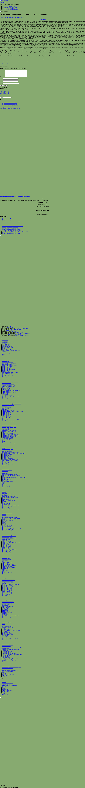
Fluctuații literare (5, 219)
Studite (3, 637)
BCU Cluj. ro (4, 355)
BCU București (5, 354)
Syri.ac (3, 639)
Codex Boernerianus (6, 397)
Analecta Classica (5, 345)
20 (8, 92)
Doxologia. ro (4, 466)
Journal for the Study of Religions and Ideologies (11, 505)
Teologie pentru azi (3, 2)
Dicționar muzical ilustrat (6, 457)
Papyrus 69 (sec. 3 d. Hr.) (7, 592)
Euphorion (4, 476)
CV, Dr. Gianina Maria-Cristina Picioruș (9, 7)
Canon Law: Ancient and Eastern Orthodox (10, 382)
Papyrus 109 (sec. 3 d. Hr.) (7, 587)
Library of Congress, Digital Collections (9, 517)
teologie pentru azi (34, 61)
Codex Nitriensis (5, 409)
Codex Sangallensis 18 (6, 412)
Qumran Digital (5, 608)
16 (3, 92)
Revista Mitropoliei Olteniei (7, 612)
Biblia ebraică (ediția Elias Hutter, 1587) (9, 358)
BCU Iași (4, 356)
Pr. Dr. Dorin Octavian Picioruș (12, 17)
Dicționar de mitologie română (7, 450)
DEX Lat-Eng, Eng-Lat (6, 445)
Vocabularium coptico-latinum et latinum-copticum (11, 667)
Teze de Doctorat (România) (7, 645)
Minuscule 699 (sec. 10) (6, 555)
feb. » (4, 96)
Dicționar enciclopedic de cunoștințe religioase (10, 452)
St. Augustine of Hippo (6, 632)
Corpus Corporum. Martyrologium (8, 433)
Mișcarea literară (5, 560)
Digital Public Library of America (8, 462)
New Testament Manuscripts (7, 572)
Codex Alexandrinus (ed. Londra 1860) (9, 392)
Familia (3, 478)
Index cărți (4, 492)
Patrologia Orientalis (6, 597)
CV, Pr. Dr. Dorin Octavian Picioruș (8, 6)
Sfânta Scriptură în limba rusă (7, 629)
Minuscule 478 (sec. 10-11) (7, 547)
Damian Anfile (5, 440)
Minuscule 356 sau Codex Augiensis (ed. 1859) (11, 542)
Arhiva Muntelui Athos (6, 349)
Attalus (3, 352)
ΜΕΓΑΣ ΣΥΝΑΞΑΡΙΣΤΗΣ (7, 671)
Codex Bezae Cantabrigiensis (7, 395)
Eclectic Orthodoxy (5, 469)
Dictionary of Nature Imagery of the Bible (10, 459)
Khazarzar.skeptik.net (6, 507)
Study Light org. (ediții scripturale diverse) (10, 638)
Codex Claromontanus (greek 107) (8, 399)
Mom (3, 561)
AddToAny (4, 343)
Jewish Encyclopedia (6, 503)
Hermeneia (4, 487)
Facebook (4, 686)
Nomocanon (4, 574)
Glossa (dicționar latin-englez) (7, 485)
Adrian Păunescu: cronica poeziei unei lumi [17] (11, 221)
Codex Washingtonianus (6, 426)
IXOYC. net (4, 502)
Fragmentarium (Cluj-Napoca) (7, 481)
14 (0, 92)
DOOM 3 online (5, 465)
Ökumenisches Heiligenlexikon (8, 579)
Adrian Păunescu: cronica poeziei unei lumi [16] (11, 223)
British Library (5, 376)
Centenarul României (6, 388)
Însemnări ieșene (5, 495)
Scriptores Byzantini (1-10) (7, 626)
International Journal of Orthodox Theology (10, 497)
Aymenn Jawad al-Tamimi (7, 353)
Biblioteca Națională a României (8, 373)
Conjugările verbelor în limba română (9, 431)
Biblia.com (4, 360)
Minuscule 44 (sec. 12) (6, 544)
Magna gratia (4, 524)
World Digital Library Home (7, 668)
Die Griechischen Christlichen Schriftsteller (10, 460)
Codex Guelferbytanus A (6, 407)
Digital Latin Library (6, 461)
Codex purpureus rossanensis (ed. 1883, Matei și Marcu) (12, 411)
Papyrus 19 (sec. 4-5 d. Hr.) (7, 590)
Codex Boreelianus (5, 398)
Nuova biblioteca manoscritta (7, 576)
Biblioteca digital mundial (7, 364)
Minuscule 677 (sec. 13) (6, 552)
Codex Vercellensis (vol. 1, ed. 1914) (9, 423)
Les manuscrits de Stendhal (7, 511)
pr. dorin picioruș (13, 61)
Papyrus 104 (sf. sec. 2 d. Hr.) (7, 586)
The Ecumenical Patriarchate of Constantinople (10, 649)
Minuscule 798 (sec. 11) (6, 557)
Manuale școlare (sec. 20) (7, 525)
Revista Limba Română (6, 611)
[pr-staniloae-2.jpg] (42, 19)
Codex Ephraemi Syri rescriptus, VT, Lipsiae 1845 (11, 404)
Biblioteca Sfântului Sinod (7, 374)
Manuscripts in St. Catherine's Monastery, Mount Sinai (12, 528)
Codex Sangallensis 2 (6, 413)
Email (1, 81)
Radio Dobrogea (5, 609)
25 (5, 93)
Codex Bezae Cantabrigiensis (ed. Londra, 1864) (11, 396)
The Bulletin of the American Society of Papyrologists (12, 647)
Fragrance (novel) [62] (6, 232)
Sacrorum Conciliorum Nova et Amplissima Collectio (12, 619)
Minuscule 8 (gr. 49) (6, 558)
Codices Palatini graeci (6, 428)
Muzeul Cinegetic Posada (7, 566)
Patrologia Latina (5, 596)
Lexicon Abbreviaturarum (7, 513)
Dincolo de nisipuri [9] (6, 218)
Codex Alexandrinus (6, 391)
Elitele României (5, 471)
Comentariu (2, 76)
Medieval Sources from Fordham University (10, 530)
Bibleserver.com (5, 357)
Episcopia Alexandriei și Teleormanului (9, 685)
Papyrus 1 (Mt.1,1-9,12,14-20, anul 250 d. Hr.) (10, 584)
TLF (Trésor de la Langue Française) (9, 660)
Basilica (3, 681)
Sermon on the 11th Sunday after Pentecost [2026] (11, 230)
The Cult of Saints (5, 648)
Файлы (3, 676)
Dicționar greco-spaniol (6, 455)
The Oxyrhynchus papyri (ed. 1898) (8, 653)
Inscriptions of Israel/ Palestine (7, 494)
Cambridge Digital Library (7, 379)
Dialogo (3, 448)
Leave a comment (21, 17)
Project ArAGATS (5, 605)
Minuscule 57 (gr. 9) (6, 551)
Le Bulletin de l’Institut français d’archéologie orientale (12, 509)
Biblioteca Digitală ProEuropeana (8, 369)
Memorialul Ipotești (5, 533)
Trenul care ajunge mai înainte (7, 220)
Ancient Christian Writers (7, 346)
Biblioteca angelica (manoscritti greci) (9, 363)
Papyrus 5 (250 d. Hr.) (6, 591)
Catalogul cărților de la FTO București (9, 385)
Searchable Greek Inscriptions (7, 627)
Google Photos (5, 688)
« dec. (1, 96)
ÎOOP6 (3, 498)
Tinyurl (3, 692)
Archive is (4, 348)
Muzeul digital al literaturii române (8, 567)
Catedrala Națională (6, 684)
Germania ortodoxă (5, 484)
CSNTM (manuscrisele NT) (7, 438)
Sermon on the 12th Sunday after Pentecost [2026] (11, 222)
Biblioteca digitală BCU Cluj (7, 683)
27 (8, 93)
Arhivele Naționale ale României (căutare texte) (11, 350)
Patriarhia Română (5, 691)
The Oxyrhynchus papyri (7, 652)
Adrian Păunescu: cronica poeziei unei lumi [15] (11, 225)
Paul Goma (4, 598)
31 (4, 95)
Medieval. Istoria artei (6, 531)
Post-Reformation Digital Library (8, 602)
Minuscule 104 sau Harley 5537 (8, 535)
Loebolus (4, 521)
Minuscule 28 (4, 540)
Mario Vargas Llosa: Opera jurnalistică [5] (10, 227)
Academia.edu (5, 340)
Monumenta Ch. (5, 563)
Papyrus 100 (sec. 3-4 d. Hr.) (7, 585)
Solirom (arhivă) (5, 631)
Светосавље (4, 675)
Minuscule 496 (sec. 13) (6, 548)
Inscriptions (4, 493)
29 (1, 95)
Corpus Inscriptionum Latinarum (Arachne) (10, 434)
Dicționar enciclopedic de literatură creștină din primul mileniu (13, 453)
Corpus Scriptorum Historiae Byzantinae (9, 436)
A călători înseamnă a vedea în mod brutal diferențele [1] (12, 226)
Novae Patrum (5, 575)
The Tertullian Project (6, 657)
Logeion (3, 522)
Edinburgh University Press (7, 470)
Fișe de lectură (5, 63)
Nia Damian (4, 573)
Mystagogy (4, 569)
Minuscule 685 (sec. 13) (6, 553)
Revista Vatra (4, 613)
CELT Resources (5, 387)
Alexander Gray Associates (7, 344)
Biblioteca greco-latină (6, 370)
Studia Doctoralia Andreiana (7, 636)
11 (5, 91)
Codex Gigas (4, 406)
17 (4, 92)
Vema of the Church (6, 666)
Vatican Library (5, 694)
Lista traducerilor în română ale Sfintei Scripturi (11, 518)
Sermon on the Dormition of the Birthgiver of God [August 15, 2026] (15, 231)
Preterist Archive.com (6, 604)
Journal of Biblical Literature (7, 506)
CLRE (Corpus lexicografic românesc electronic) (11, 390)
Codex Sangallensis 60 (6, 416)
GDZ (3, 483)
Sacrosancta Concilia (6, 620)
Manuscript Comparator (6, 526)
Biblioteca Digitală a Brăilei (7, 366)
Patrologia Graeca (5, 595)
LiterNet (3, 519)
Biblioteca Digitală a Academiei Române (9, 365)
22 (1, 93)
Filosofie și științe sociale (6, 479)
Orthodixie (4, 583)
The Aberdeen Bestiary (6, 646)
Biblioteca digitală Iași (6, 368)
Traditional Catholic (6, 662)
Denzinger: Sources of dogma (7, 442)
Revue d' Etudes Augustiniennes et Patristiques (10, 615)
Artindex (4, 351)
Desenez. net (4, 444)
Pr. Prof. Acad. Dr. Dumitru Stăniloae (24, 61)
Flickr (3, 687)
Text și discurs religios (6, 641)
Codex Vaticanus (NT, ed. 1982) (8, 421)
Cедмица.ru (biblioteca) (6, 439)
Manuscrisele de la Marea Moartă (8, 529)
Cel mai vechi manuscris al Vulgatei (8, 386)
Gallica (3, 482)
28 (0, 95)
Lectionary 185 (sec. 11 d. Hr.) (7, 510)
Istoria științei (4, 501)
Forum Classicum (5, 480)
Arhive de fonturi (9, 330)
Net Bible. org (5, 570)
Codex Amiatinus (5, 393)
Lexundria (4, 515)
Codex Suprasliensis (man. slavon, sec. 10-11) (10, 419)
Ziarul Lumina (5, 695)
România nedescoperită (6, 617)
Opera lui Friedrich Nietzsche (7, 582)
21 (0, 93)
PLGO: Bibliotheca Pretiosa (7, 601)
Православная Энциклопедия (8, 674)
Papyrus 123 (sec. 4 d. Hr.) (7, 589)
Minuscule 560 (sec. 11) (6, 550)
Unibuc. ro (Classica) (6, 663)
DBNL (3, 441)
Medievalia (4, 532)
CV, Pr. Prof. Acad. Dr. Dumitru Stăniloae (10, 9)
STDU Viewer (5, 635)
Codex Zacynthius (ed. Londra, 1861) (9, 427)
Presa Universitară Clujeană (7, 603)
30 (3, 95)
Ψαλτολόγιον (4, 673)
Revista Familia (5, 610)
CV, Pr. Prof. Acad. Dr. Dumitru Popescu (9, 8)
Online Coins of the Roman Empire (8, 580)
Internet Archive (5, 689)
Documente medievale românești (8, 464)
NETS (3, 571)
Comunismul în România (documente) (9, 430)
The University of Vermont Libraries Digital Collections (12, 658)
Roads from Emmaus (6, 616)
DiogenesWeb (4, 463)
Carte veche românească (6, 383)
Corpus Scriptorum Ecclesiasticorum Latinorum (11, 435)
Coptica (3, 432)
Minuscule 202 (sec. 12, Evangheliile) (9, 538)
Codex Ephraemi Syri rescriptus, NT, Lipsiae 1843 (11, 402)
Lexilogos (4, 514)
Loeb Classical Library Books (7, 520)
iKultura (3, 491)
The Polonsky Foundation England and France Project (12, 654)
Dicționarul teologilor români (7, 458)
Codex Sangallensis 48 (6, 414)
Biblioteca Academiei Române (7, 362)
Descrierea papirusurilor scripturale (8, 443)
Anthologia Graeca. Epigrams (7, 347)
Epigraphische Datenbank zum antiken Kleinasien (11, 475)
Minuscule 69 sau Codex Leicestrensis (9, 554)
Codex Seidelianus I (6, 417)
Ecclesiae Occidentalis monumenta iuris (9, 467)
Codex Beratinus (5, 394)
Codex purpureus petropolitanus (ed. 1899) (10, 410)
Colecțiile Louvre (5, 429)
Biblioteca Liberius (5, 371)
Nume (1, 78)
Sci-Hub (3, 623)
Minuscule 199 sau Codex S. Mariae (9, 536)
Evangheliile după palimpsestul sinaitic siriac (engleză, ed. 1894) (14, 477)
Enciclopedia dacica (6, 472)
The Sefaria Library (5, 656)
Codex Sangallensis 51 (6, 415)
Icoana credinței (5, 488)
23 (3, 93)
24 (4, 93)
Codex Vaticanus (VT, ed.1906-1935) (9, 422)
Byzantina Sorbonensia (6, 377)
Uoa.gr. (3, 664)
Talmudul (4, 640)
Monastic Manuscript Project (7, 562)
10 (4, 91)
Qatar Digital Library (6, 607)
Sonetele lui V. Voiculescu (19, 332)
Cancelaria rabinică (5, 380)
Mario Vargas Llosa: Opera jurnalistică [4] (10, 228)
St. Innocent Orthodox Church (7, 634)
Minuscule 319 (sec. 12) (6, 541)
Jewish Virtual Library (6, 504)
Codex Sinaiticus (5, 418)
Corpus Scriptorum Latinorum (7, 437)
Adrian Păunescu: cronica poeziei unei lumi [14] (11, 229)
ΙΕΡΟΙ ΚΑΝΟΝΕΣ (5, 669)
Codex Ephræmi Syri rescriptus (8, 405)
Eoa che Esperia (5, 473)
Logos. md (4, 523)
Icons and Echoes (5, 489)
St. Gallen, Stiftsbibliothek (7, 633)
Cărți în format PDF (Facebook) (8, 384)
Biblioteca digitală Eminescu (7, 367)
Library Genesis (5, 516)
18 (5, 92)
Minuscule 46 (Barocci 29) (7, 546)
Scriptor (3, 625)
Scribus (3, 624)
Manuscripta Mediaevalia (7, 527)
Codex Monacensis (5, 408)
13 (8, 91)
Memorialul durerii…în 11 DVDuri (17, 331)
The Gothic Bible (5, 650)
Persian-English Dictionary (7, 599)
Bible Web (4, 682)
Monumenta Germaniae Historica (8, 564)
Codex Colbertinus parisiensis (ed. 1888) (9, 400)
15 (1, 92)
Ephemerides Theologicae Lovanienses (9, 474)
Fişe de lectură (7, 61)
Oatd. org (4, 577)
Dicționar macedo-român (6, 456)
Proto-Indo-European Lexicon (7, 606)
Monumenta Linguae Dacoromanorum (9, 565)
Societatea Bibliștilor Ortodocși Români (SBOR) (11, 630)
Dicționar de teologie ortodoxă (7, 451)
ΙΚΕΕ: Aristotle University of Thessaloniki (10, 670)
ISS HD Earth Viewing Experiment (8, 500)
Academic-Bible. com (6, 341)
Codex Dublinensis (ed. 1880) (7, 401)
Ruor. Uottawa (5, 618)
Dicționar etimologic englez (7, 454)
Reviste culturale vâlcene (6, 614)
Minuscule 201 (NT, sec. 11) (7, 537)
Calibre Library (5, 378)
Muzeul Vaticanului (5, 568)
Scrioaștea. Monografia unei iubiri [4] (22, 335)
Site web (1, 83)
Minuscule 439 (5, 543)
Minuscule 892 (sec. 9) (6, 559)
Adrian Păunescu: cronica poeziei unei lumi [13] (11, 233)
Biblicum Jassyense (5, 361)
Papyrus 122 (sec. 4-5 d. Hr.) (7, 588)
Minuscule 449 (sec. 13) (6, 545)
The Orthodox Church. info (7, 651)
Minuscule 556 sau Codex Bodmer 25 (9, 549)
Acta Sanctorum (5, 342)
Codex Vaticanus (5, 420)
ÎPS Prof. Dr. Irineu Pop (6, 499)
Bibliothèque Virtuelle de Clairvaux (8, 375)
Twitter (3, 693)
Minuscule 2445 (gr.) (6, 539)
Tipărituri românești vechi (7, 659)
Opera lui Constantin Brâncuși (7, 581)
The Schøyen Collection (6, 655)
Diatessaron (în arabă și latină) (7, 449)
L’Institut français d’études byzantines (9, 508)
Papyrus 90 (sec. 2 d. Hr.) (7, 593)
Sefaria (3, 628)
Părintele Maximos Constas (7, 594)
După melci (10, 326)
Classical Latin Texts (6, 389)
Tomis (3, 661)
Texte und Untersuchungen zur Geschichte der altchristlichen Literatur (15, 642)
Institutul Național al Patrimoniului (8, 496)
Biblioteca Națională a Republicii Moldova (10, 372)
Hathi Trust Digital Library (7, 486)
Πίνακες (3, 672)
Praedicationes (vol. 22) (10, 327)
